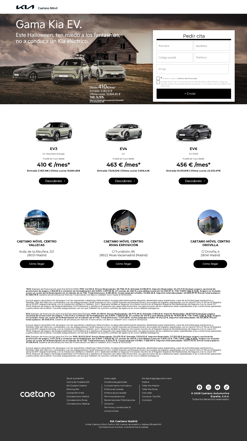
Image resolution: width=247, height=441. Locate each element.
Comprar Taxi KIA (151, 396)
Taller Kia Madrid (150, 385)
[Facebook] (199, 387)
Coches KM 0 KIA (75, 392)
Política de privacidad (115, 392)
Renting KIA (73, 389)
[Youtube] (217, 387)
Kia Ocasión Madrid (77, 385)
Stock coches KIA (75, 378)
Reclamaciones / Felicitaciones (119, 400)
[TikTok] (226, 387)
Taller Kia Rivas (149, 389)
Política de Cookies (113, 389)
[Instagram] (208, 387)
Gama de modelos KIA (78, 382)
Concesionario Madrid (78, 396)
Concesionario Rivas (77, 400)
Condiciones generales (115, 382)
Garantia (109, 403)
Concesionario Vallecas (78, 403)
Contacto (147, 400)
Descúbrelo (53, 181)
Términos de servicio (114, 396)
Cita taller (147, 392)
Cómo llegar (36, 263)
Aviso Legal (110, 378)
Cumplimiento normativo (117, 385)
